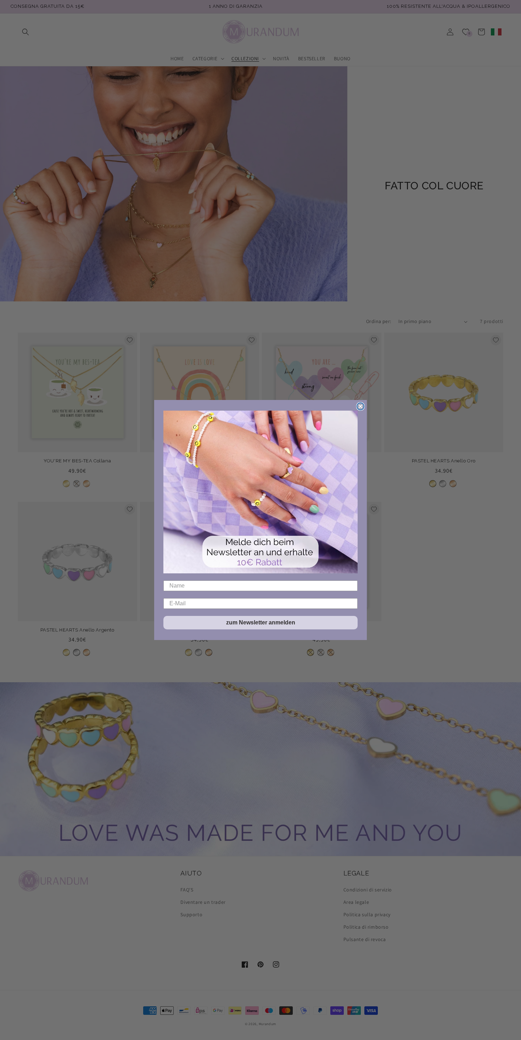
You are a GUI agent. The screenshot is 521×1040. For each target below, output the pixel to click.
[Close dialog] (360, 406)
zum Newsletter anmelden (260, 622)
